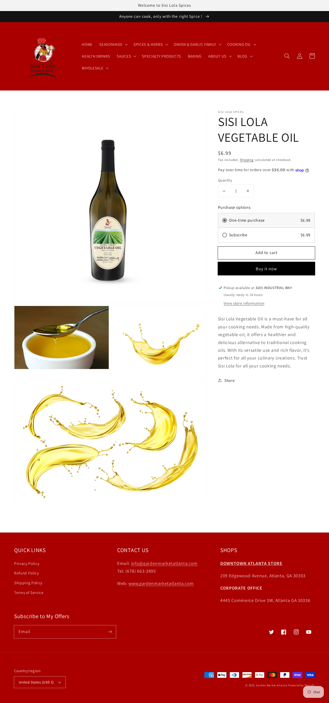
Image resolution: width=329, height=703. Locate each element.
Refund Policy (26, 572)
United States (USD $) (36, 682)
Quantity (225, 180)
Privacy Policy (26, 563)
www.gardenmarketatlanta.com (161, 583)
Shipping (247, 160)
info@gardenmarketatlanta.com (164, 563)
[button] (287, 56)
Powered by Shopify (301, 685)
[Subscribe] (110, 631)
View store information (244, 303)
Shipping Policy (28, 582)
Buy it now (266, 269)
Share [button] (229, 380)
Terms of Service (29, 592)
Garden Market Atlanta (271, 685)
